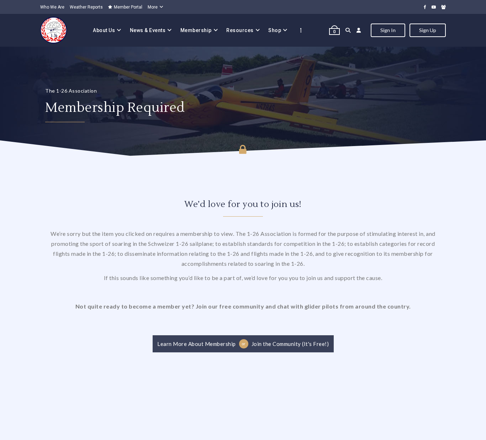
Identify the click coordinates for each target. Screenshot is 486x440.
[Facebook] (425, 7)
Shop (274, 30)
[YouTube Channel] (434, 7)
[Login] (359, 30)
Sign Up (427, 30)
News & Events (148, 30)
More (153, 7)
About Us (104, 30)
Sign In (388, 30)
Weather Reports (86, 7)
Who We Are (52, 7)
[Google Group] (443, 7)
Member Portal (128, 7)
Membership (196, 30)
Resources (240, 30)
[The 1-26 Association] (53, 30)
